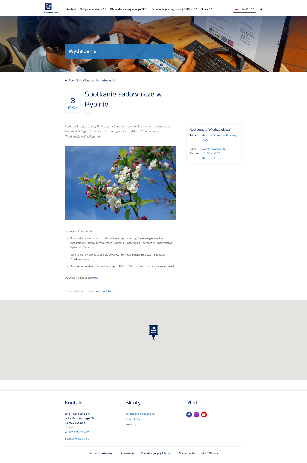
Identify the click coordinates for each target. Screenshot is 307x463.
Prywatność (128, 453)
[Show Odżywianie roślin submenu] (104, 9)
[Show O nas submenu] (210, 9)
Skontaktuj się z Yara (77, 439)
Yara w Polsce (134, 419)
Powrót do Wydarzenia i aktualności (92, 80)
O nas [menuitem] (204, 9)
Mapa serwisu (187, 453)
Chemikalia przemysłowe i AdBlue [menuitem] (172, 9)
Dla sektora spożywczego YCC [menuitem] (128, 9)
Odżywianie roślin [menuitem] (91, 9)
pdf (96, 278)
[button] (153, 332)
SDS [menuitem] (218, 9)
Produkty (131, 424)
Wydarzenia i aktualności (140, 414)
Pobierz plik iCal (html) (100, 291)
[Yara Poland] (51, 8)
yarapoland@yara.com (78, 432)
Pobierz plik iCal (74, 291)
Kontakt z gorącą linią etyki (157, 453)
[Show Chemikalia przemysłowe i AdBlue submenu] (195, 9)
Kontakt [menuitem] (71, 9)
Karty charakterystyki (101, 453)
